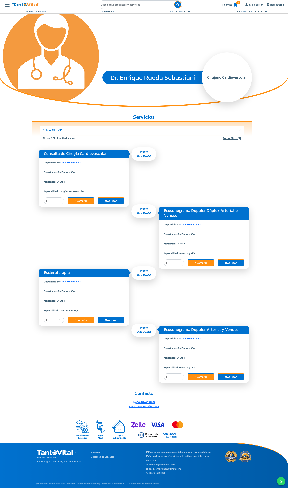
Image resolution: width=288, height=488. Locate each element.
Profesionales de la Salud (252, 11)
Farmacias (108, 11)
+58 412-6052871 (145, 402)
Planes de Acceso (36, 11)
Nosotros (95, 452)
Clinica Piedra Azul (70, 162)
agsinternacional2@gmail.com (165, 469)
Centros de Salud (180, 11)
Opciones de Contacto (102, 457)
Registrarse (277, 5)
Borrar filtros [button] (230, 138)
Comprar (82, 201)
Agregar (112, 201)
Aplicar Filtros (51, 130)
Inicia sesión (256, 5)
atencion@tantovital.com (144, 406)
